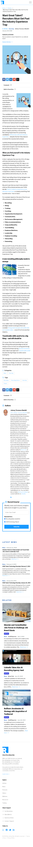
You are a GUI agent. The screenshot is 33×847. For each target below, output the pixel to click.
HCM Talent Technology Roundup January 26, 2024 (16, 583)
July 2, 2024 (21, 636)
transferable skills (24, 350)
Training (4, 803)
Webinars (4, 796)
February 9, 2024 (11, 564)
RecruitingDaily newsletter (13, 519)
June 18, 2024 (21, 720)
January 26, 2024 (11, 580)
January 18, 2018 (7, 30)
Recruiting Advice (15, 380)
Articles (10, 8)
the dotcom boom (24, 348)
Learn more (5, 774)
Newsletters (8, 516)
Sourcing (11, 28)
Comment (7, 85)
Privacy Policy (11, 838)
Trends (5, 383)
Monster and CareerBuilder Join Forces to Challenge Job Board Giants (16, 628)
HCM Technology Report (12, 522)
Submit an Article (7, 34)
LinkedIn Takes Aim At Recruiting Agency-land (14, 668)
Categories (7, 370)
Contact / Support (9, 821)
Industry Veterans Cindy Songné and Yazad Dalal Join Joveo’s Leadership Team (15, 550)
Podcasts (4, 789)
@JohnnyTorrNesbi (23, 492)
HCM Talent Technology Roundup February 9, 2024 (16, 566)
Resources (5, 799)
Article (6, 28)
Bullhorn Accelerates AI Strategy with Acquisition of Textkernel (15, 711)
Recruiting (6, 380)
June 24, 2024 (19, 676)
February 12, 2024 (11, 547)
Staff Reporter (12, 636)
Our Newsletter (8, 811)
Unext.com (23, 449)
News (5, 373)
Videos (4, 793)
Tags (6, 377)
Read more (14, 559)
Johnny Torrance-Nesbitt (22, 28)
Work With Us (8, 814)
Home (4, 8)
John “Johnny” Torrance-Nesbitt (18, 412)
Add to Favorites (9, 89)
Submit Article (6, 42)
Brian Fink (11, 676)
